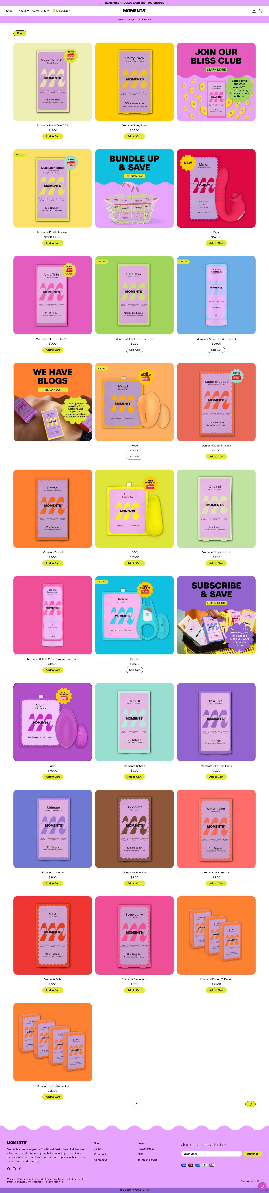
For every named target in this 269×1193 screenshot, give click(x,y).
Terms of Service (147, 1159)
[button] (19, 33)
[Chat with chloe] (262, 1186)
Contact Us (100, 1159)
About (97, 1148)
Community (101, 1154)
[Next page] (250, 1104)
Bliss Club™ (63, 10)
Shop (131, 19)
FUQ (140, 1154)
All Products (145, 19)
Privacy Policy (146, 1148)
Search (142, 1143)
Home (121, 19)
